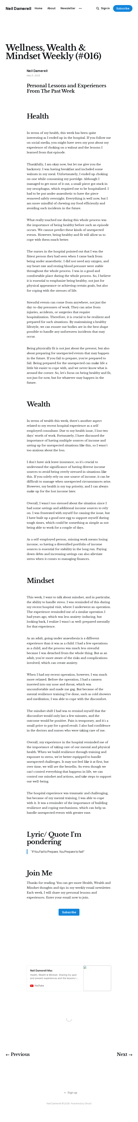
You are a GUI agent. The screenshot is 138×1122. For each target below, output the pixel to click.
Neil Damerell (18, 8)
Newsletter (68, 8)
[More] (80, 8)
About (51, 8)
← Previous (18, 1054)
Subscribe (122, 8)
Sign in (105, 8)
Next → (124, 1054)
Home (38, 8)
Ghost (88, 1103)
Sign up (72, 1092)
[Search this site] (97, 8)
